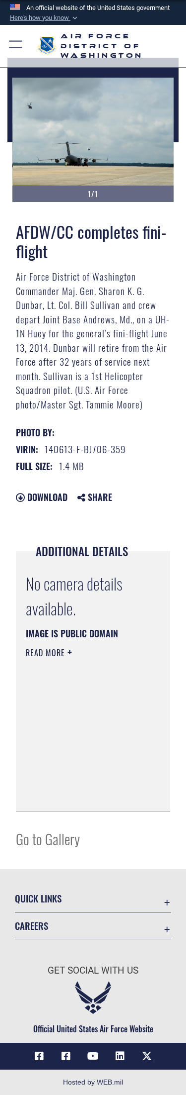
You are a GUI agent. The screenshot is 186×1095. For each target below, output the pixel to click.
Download (46, 497)
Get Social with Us (93, 970)
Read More (46, 653)
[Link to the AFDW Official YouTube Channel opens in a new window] (93, 1056)
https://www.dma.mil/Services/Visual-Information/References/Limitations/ (86, 792)
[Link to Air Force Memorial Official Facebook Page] (66, 1056)
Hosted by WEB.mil (93, 1082)
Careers (31, 925)
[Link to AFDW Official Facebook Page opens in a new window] (39, 1056)
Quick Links (38, 898)
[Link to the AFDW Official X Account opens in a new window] (146, 1056)
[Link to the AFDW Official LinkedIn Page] (120, 1056)
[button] (44, 18)
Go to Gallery (48, 838)
